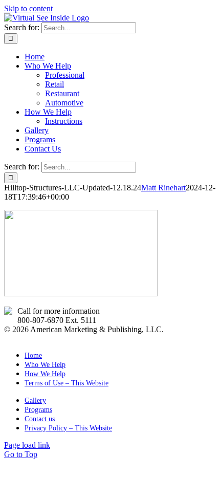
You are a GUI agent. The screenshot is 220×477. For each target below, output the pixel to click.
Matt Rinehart (163, 187)
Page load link (27, 445)
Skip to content (28, 8)
